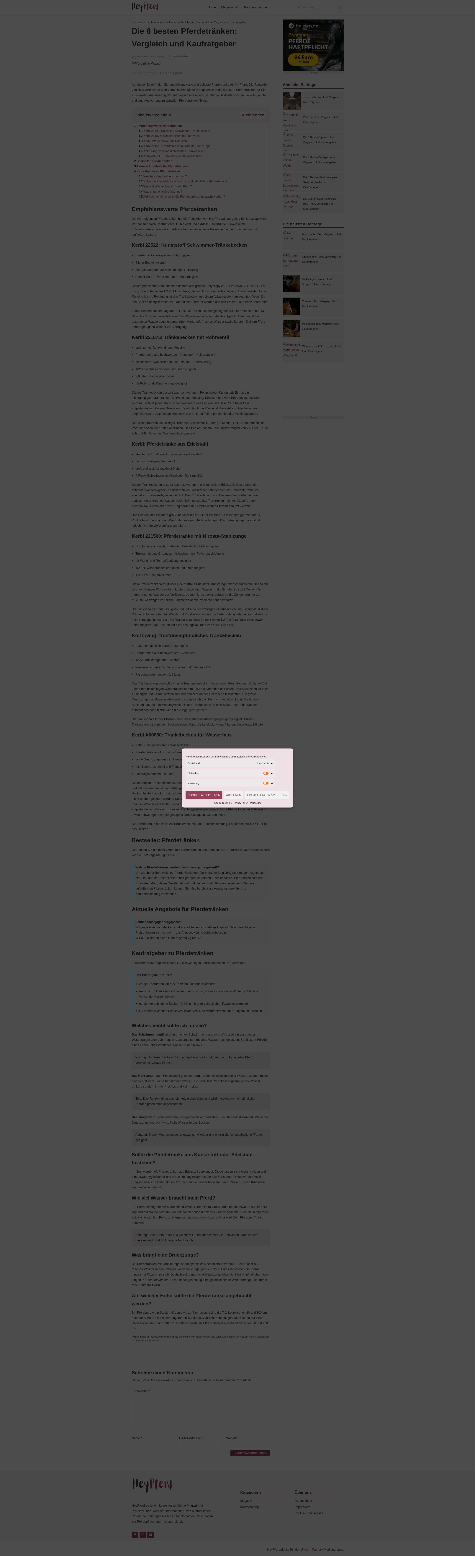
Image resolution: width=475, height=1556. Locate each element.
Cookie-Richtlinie (223, 803)
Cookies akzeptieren (204, 794)
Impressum (255, 803)
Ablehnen (233, 794)
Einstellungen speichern (267, 794)
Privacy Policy (241, 803)
